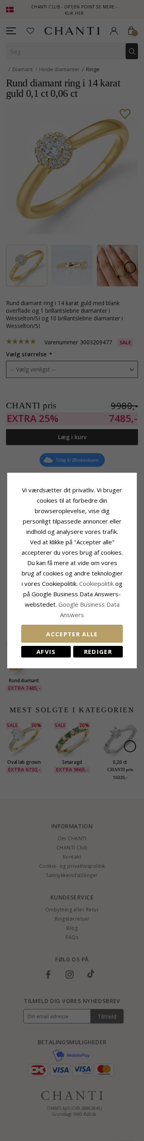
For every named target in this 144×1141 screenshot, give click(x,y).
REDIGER (98, 651)
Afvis (46, 651)
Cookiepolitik (96, 583)
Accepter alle (72, 634)
